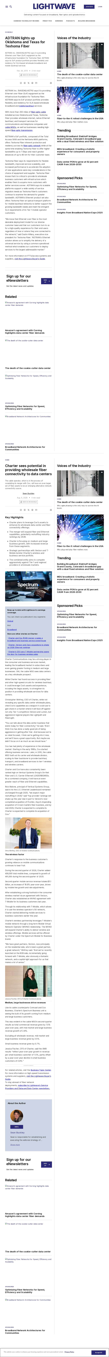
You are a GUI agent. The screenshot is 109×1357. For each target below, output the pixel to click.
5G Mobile (9, 32)
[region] (54, 1352)
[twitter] (28, 83)
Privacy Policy (69, 1352)
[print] (51, 83)
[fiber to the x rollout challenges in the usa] (80, 100)
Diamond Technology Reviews (26, 21)
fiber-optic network (32, 146)
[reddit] (32, 83)
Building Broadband (86, 21)
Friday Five (47, 21)
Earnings (59, 21)
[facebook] (21, 83)
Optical (10, 621)
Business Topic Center (41, 1070)
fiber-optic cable (38, 112)
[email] (36, 83)
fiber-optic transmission (21, 130)
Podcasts (70, 21)
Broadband (12, 630)
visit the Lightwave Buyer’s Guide (29, 259)
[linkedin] (25, 83)
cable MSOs (10, 127)
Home (59, 71)
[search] (10, 6)
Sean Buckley (28, 493)
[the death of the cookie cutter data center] (80, 56)
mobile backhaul (26, 106)
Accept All (98, 1352)
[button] (6, 6)
